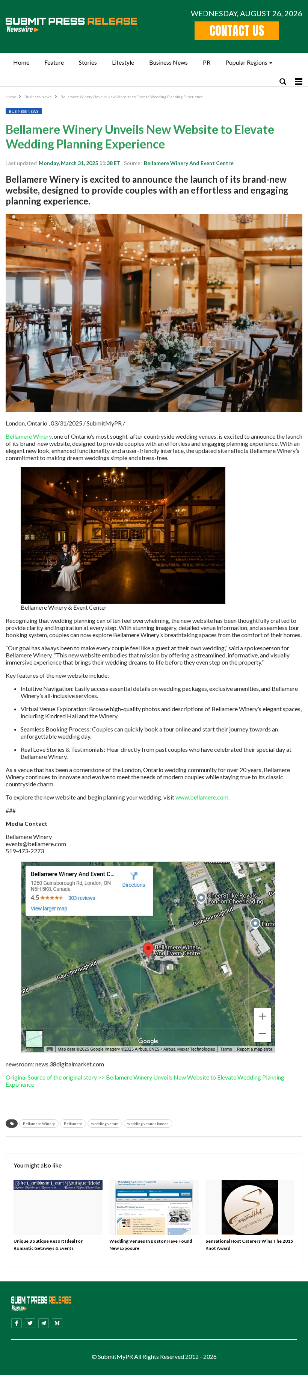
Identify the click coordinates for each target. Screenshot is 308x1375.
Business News (168, 62)
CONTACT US (237, 30)
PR (206, 62)
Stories (88, 62)
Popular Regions (246, 62)
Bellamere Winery (28, 436)
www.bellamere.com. (201, 797)
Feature (54, 62)
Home (21, 62)
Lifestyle (123, 62)
